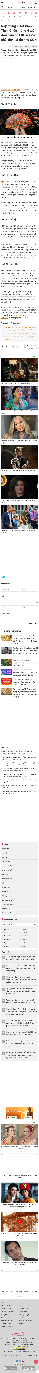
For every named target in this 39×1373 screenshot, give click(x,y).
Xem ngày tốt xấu (6, 1305)
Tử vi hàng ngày (23, 1308)
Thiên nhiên (7, 936)
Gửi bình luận (33, 624)
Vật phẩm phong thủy (7, 1320)
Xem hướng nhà (5, 1318)
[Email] (13, 346)
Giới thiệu (4, 1355)
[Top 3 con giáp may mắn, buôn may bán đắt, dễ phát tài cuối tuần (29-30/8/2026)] (6, 662)
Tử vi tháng (5, 857)
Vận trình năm (6, 861)
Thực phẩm (7, 943)
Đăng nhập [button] (35, 3)
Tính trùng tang (6, 887)
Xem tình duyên (6, 874)
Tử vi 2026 (22, 1305)
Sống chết (7, 946)
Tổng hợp (24, 946)
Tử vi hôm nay (23, 1318)
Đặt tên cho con (6, 883)
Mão (20, 16)
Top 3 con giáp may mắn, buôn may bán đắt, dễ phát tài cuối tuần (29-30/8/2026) (25, 662)
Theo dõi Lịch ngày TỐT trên (20, 46)
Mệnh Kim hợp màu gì (7, 1326)
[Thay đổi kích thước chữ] (10, 46)
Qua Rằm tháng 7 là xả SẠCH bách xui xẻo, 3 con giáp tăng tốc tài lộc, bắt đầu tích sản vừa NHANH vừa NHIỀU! (21, 1011)
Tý (3, 16)
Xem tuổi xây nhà (7, 878)
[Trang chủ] (2, 7)
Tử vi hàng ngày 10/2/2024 (10, 90)
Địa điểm (24, 943)
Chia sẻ (28, 1117)
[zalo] (10, 346)
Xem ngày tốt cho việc (7, 1311)
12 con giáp (5, 896)
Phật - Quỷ (7, 939)
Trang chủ (3, 21)
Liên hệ (35, 1355)
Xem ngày (9, 7)
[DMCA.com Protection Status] (19, 1349)
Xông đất (4, 853)
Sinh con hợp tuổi (7, 870)
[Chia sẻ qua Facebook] (2, 346)
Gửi (37, 602)
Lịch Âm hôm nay (6, 1308)
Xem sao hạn (6, 848)
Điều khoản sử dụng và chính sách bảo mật (20, 1355)
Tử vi (16, 7)
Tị (31, 16)
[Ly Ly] (24, 346)
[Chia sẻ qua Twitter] (6, 346)
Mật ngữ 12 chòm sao (25, 1320)
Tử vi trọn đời (6, 908)
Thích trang (13, 1117)
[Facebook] (16, 1361)
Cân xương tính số (7, 900)
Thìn (26, 16)
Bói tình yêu (22, 1323)
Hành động (25, 936)
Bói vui (23, 7)
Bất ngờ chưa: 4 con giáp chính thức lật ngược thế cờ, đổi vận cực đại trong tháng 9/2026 (21, 1043)
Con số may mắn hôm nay (9, 913)
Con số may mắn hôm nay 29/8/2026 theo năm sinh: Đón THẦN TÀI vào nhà (24, 682)
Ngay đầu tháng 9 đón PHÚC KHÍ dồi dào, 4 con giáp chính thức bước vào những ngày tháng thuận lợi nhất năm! (21, 1055)
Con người (25, 939)
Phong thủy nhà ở (6, 1323)
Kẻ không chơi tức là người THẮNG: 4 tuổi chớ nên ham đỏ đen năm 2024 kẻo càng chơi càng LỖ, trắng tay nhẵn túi (19, 336)
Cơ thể (6, 932)
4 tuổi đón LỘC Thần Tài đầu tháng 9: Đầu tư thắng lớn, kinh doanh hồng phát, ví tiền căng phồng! (21, 968)
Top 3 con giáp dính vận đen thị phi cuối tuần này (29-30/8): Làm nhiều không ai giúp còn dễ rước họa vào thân (20, 1023)
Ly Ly (28, 346)
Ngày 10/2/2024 (7, 182)
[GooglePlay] (10, 1370)
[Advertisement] (19, 73)
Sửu (9, 16)
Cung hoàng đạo (32, 7)
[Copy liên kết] (17, 346)
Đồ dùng (24, 932)
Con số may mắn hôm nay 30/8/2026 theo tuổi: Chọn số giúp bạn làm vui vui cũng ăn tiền (25, 672)
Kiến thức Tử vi (6, 891)
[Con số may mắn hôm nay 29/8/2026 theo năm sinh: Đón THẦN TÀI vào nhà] (6, 681)
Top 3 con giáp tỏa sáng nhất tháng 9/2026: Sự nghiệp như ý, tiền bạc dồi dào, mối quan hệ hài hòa (21, 979)
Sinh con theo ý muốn (8, 904)
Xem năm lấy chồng (7, 866)
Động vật (24, 929)
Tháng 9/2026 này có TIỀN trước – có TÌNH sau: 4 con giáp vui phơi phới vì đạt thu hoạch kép (20, 991)
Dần (14, 16)
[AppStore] (28, 1370)
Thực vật (6, 929)
